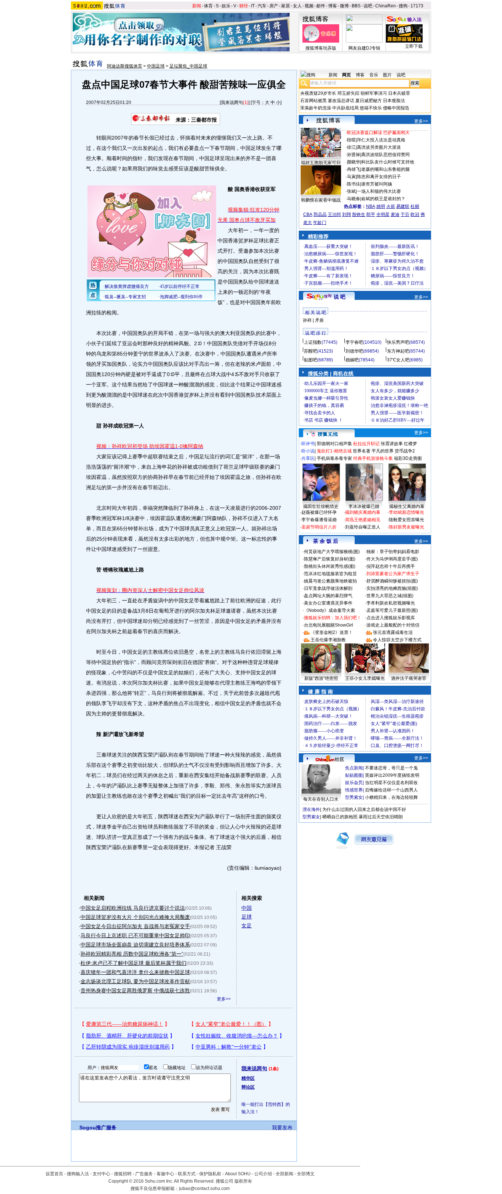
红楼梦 (410, 443)
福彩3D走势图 (408, 458)
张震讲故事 (392, 443)
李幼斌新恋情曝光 (406, 512)
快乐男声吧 (398, 342)
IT (253, 5)
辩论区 (248, 1087)
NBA (370, 206)
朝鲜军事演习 (374, 93)
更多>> (224, 999)
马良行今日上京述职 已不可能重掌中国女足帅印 (135, 935)
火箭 (390, 206)
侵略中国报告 (396, 108)
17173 (416, 5)
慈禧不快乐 (371, 108)
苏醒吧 (310, 351)
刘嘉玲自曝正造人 (362, 527)
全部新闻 (284, 1173)
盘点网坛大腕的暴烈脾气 (328, 595)
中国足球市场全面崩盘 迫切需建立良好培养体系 (135, 945)
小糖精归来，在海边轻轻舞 (391, 797)
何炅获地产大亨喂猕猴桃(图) (332, 551)
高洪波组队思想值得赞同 (385, 154)
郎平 (370, 214)
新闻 (196, 5)
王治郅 (334, 214)
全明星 (383, 214)
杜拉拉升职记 (366, 443)
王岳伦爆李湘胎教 (328, 639)
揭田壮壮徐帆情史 (320, 506)
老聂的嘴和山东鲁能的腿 (385, 169)
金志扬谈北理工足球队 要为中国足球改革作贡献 (135, 981)
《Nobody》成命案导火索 (329, 610)
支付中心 (101, 1173)
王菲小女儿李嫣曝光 (365, 678)
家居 (285, 5)
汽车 (262, 5)
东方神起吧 (398, 351)
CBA (307, 214)
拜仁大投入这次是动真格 (381, 140)
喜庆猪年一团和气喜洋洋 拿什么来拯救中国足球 (135, 972)
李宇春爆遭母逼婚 (319, 519)
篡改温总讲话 (341, 100)
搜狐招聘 (123, 1173)
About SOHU (238, 1173)
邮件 (320, 5)
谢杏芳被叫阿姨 (376, 184)
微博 (344, 5)
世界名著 (361, 451)
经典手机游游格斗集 (373, 458)
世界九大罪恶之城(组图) (389, 595)
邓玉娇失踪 (348, 93)
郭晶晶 (320, 214)
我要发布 (282, 1127)
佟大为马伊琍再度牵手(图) (392, 559)
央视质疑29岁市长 (318, 93)
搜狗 (403, 5)
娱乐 (226, 5)
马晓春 (353, 198)
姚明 (380, 206)
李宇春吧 (354, 342)
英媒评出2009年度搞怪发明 (392, 775)
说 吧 (339, 297)
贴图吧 (310, 359)
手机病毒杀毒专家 (334, 458)
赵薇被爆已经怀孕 (319, 512)
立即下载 (414, 46)
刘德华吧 (354, 351)
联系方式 (187, 1173)
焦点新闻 (354, 768)
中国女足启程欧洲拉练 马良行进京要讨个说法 (132, 908)
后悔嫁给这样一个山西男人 (391, 790)
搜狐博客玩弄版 (320, 48)
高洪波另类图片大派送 (379, 147)
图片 (387, 74)
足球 (246, 917)
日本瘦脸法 (394, 100)
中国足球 (156, 66)
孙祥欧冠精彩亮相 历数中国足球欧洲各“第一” (131, 954)
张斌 (351, 191)
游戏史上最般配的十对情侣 (392, 625)
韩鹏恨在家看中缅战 (321, 200)
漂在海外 (311, 809)
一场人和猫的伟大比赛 (379, 191)
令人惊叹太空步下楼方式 (397, 639)
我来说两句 (232, 102)
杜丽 (414, 206)
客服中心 (165, 1173)
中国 (246, 908)
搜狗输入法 (78, 1173)
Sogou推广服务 (97, 1127)
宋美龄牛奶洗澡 (315, 108)
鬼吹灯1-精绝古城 (334, 451)
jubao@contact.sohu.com (204, 1188)
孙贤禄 (353, 154)
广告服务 (144, 1173)
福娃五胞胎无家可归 (321, 162)
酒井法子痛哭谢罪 (408, 678)
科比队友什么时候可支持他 (387, 162)
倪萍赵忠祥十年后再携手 (390, 566)
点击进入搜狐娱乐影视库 (390, 617)
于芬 (405, 214)
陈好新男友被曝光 (406, 527)
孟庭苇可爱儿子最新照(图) (392, 610)
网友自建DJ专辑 (364, 48)
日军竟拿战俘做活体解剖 (328, 588)
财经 (243, 5)
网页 (346, 74)
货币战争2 (405, 451)
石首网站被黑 (313, 100)
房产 (273, 5)
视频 (309, 5)
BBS (356, 5)
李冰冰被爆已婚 (363, 506)
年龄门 (319, 222)
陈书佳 (353, 184)
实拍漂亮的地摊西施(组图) (392, 588)
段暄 (351, 140)
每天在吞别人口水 (320, 799)
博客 (332, 5)
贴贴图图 (354, 775)
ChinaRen (385, 5)
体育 (208, 5)
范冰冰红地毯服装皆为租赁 (330, 573)
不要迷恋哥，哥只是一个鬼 (391, 768)
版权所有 (243, 1181)
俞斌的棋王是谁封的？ (383, 198)
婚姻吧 (352, 359)
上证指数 (313, 342)
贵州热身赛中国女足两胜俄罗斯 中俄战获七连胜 (135, 990)
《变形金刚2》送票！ (332, 632)
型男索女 (354, 797)
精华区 (248, 1078)
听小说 (308, 451)
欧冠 (414, 214)
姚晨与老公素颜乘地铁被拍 (330, 581)
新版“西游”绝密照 (321, 678)
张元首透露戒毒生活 (393, 632)
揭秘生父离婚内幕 (406, 506)
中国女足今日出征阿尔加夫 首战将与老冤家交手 (135, 926)
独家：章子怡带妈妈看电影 (392, 551)
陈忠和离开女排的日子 (379, 176)
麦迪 (395, 214)
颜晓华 (353, 162)
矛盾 (319, 320)
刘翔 (346, 214)
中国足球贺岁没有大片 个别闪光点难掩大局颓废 (135, 917)
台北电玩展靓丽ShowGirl (328, 625)
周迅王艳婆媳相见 (362, 519)
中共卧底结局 (345, 108)
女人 (297, 5)
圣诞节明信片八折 (319, 527)
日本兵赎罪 (399, 93)
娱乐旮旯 (354, 782)
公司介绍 (263, 1173)
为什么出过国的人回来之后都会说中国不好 (364, 809)
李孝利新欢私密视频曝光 (390, 603)
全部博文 (306, 1173)
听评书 (308, 443)
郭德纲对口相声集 (334, 443)
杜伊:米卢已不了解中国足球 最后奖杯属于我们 (133, 963)
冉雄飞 (353, 169)
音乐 (373, 74)
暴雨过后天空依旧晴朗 (381, 816)
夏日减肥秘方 (368, 100)
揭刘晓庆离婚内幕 (362, 512)
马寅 (351, 176)
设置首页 (54, 1173)
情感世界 (354, 790)
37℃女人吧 (398, 359)
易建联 (402, 206)
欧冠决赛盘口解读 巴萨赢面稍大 (378, 132)
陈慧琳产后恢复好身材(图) (329, 559)
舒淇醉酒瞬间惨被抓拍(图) (392, 581)
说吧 (367, 5)
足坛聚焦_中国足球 (188, 66)
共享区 (308, 458)
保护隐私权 (210, 1173)
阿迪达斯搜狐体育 (124, 66)
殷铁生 (358, 214)
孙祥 (307, 320)
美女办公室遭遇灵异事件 (328, 603)
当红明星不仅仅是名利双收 (391, 782)
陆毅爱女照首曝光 (406, 519)
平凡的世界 (383, 451)
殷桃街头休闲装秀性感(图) (329, 566)
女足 (246, 925)
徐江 (351, 147)
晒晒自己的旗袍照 (340, 816)
